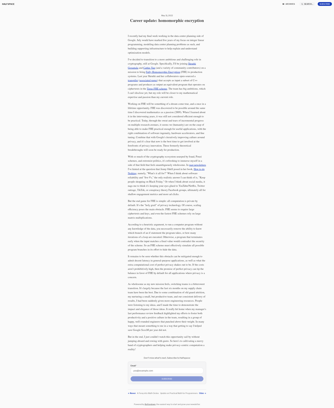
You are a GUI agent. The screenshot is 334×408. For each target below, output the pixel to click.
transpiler (133, 80)
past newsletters (197, 165)
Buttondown (150, 404)
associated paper (148, 80)
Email (134, 366)
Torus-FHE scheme (157, 88)
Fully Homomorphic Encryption (163, 72)
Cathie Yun (149, 67)
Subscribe (325, 4)
